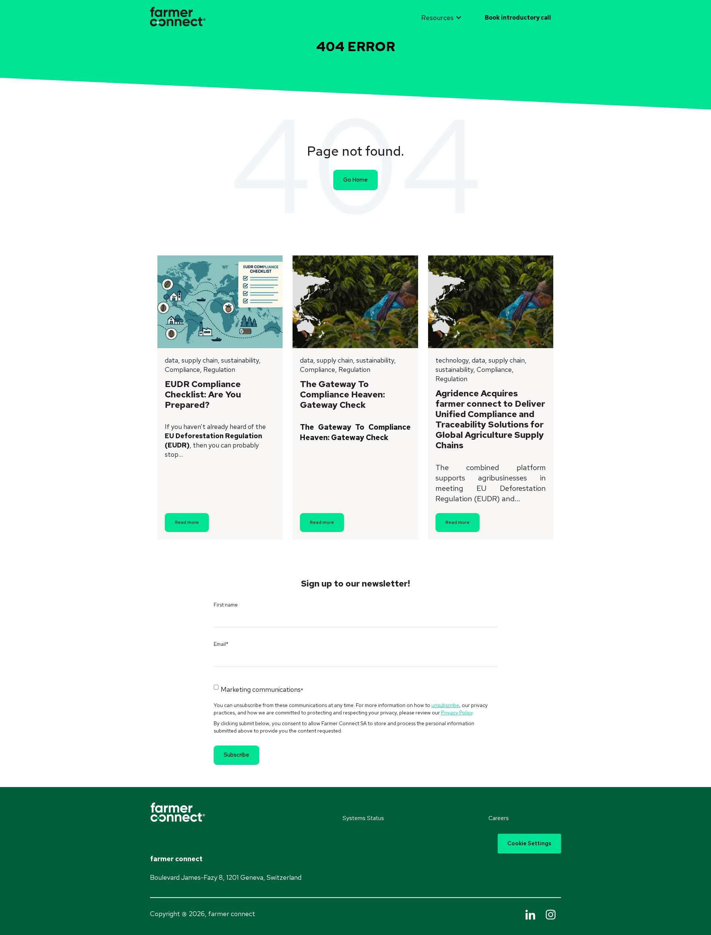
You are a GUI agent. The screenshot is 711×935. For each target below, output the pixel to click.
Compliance (182, 369)
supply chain (199, 360)
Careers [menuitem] (498, 818)
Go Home (355, 180)
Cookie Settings (529, 843)
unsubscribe (445, 705)
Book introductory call (518, 18)
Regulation (219, 369)
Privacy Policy (457, 712)
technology (451, 360)
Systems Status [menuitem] (363, 818)
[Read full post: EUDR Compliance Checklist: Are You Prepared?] (220, 301)
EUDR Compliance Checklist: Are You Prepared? (203, 394)
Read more (187, 522)
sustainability (240, 360)
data (171, 360)
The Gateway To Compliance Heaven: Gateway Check (342, 394)
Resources (437, 17)
